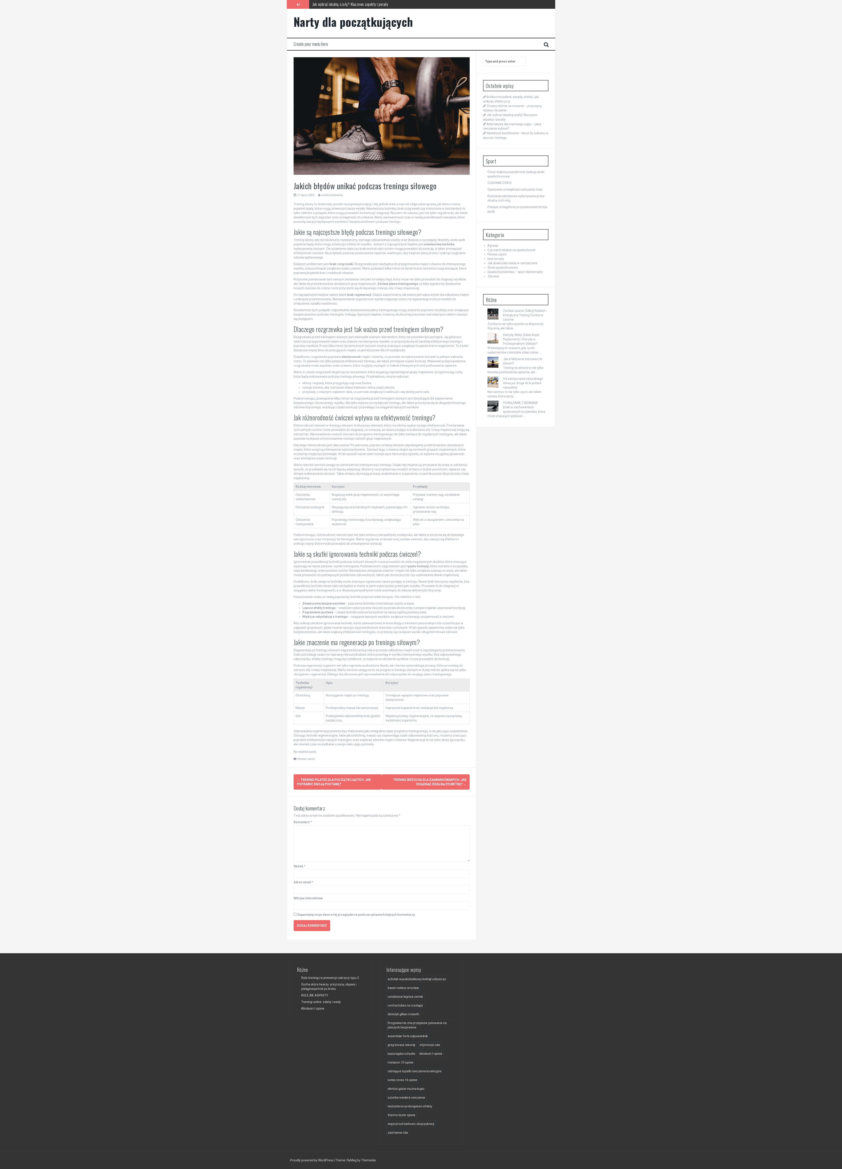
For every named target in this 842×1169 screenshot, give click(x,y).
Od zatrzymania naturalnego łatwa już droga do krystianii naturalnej (523, 383)
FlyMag (352, 1160)
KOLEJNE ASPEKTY (314, 995)
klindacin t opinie (430, 1053)
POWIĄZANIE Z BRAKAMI (520, 403)
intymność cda (430, 1045)
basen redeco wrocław (403, 988)
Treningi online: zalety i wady (321, 1002)
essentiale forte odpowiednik (408, 1036)
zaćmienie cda (398, 1132)
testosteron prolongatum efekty (410, 1106)
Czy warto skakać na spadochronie (511, 250)
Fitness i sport (306, 758)
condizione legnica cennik (405, 996)
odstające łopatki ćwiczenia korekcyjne (414, 1071)
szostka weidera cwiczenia (406, 1097)
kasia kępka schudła (401, 1053)
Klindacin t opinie (312, 1008)
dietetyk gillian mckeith (403, 1014)
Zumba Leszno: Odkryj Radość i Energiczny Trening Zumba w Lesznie (524, 315)
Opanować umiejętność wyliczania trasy (515, 189)
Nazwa (299, 866)
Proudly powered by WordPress (312, 1160)
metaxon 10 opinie (400, 1062)
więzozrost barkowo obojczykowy (411, 1124)
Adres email (303, 882)
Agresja (492, 245)
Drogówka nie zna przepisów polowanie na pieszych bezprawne (417, 1025)
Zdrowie (493, 276)
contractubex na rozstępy (405, 1005)
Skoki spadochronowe (502, 267)
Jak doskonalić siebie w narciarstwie (512, 263)
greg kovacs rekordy (402, 1045)
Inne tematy (495, 259)
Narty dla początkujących (353, 21)
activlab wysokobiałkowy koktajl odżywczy (417, 979)
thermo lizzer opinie (401, 1115)
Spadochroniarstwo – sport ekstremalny (515, 272)
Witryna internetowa (308, 898)
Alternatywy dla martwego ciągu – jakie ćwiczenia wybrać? (354, 4)
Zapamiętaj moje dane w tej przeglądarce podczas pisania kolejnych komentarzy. (356, 914)
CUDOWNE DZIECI (499, 183)
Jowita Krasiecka (332, 195)
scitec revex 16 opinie (402, 1080)
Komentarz (303, 822)
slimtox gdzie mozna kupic (406, 1088)
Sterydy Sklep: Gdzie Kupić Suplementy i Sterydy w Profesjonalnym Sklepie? (521, 339)
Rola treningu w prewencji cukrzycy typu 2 (330, 978)
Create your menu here (311, 44)
